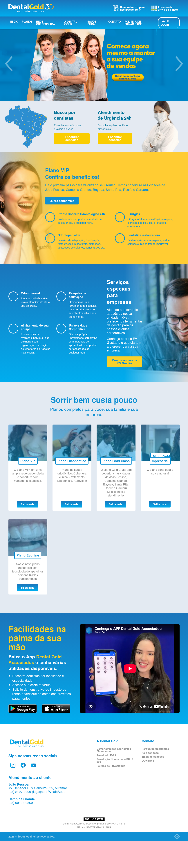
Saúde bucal (91, 23)
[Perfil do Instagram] (12, 765)
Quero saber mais (62, 201)
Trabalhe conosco (153, 756)
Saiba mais (27, 504)
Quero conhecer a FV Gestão (124, 361)
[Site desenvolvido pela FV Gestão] (177, 836)
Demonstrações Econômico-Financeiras (114, 750)
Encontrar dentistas (72, 138)
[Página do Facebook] (23, 765)
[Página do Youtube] (33, 765)
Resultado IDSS (106, 755)
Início (14, 21)
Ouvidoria (148, 760)
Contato (114, 21)
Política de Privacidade (133, 23)
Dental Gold (31, 8)
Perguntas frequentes (155, 748)
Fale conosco (150, 752)
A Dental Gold (70, 23)
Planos (27, 21)
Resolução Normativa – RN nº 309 (115, 760)
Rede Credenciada (45, 23)
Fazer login (165, 22)
